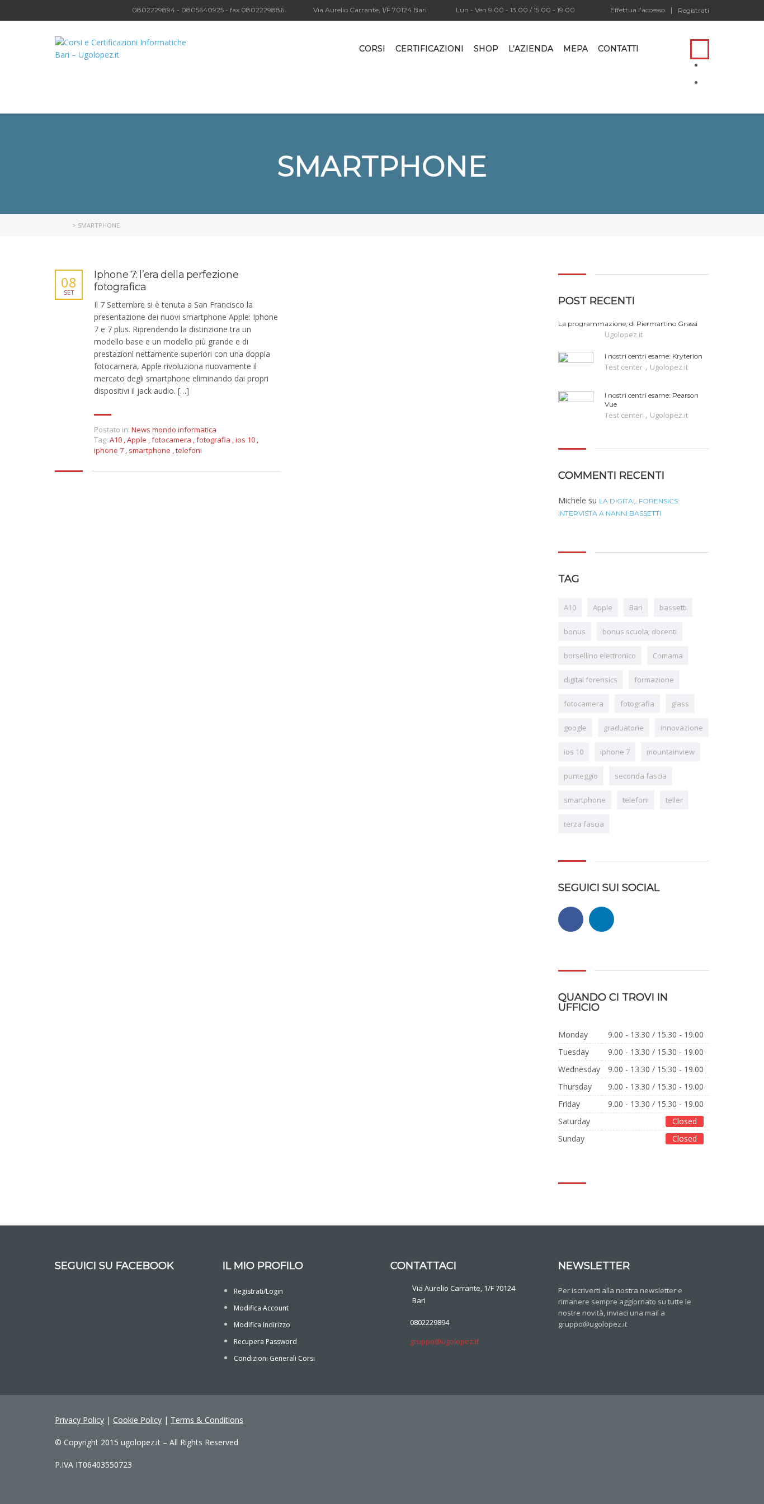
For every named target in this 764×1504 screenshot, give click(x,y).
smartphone (150, 450)
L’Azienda (530, 49)
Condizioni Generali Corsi (274, 1358)
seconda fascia (641, 776)
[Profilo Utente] (653, 48)
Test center (624, 367)
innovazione (682, 728)
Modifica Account (261, 1308)
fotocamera (172, 440)
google (575, 728)
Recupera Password (265, 1341)
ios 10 (246, 440)
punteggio (581, 776)
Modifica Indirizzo (262, 1324)
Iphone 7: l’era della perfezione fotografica (166, 281)
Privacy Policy (79, 1420)
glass (680, 704)
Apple (137, 440)
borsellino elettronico (600, 655)
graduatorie (623, 728)
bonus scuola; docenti (639, 631)
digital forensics (590, 680)
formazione (654, 680)
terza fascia (584, 824)
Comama (668, 655)
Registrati (693, 10)
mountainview (671, 752)
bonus (575, 631)
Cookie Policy (137, 1420)
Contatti (618, 49)
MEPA (575, 49)
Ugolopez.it (624, 334)
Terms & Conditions (207, 1420)
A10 (117, 440)
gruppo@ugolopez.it (444, 1341)
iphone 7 (109, 450)
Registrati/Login (258, 1291)
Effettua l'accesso (637, 10)
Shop (486, 49)
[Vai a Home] (62, 225)
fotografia (214, 440)
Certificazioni (429, 49)
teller (674, 800)
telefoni (189, 450)
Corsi (372, 49)
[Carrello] (671, 48)
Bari (636, 607)
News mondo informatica (173, 430)
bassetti (673, 607)
